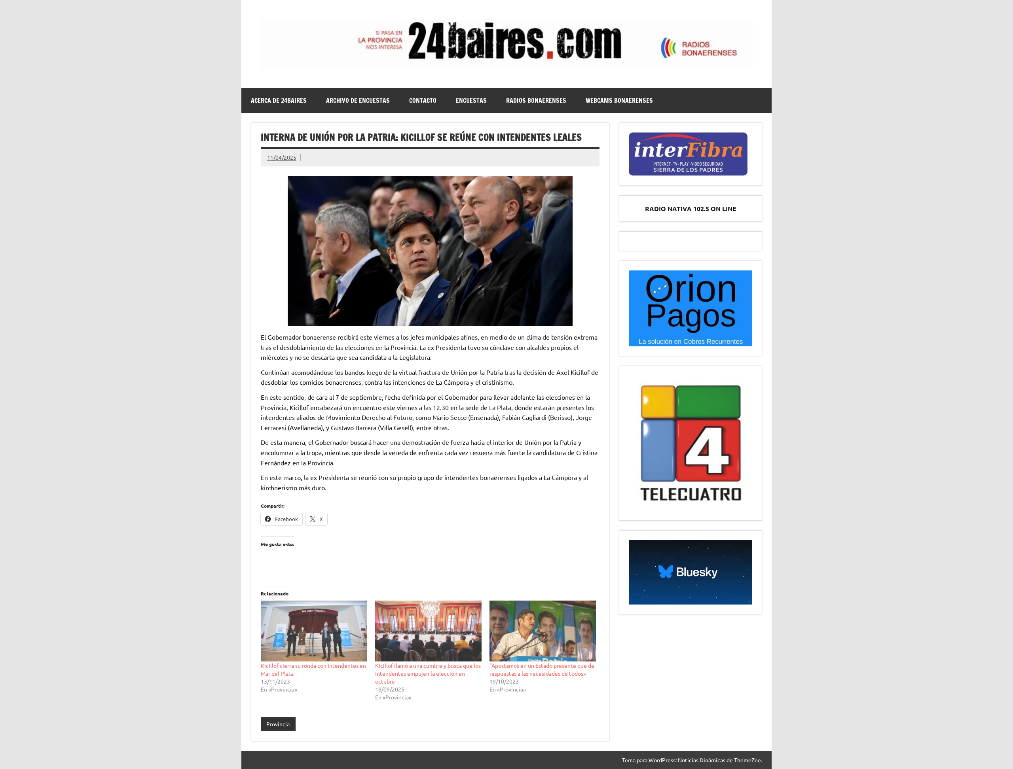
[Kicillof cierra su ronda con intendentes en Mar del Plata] (314, 631)
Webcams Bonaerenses (619, 100)
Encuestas (471, 100)
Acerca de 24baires (279, 100)
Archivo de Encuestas (358, 100)
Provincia (278, 723)
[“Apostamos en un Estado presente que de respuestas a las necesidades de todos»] (542, 631)
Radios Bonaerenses (536, 100)
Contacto (422, 100)
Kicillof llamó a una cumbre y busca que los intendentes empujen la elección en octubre (428, 673)
